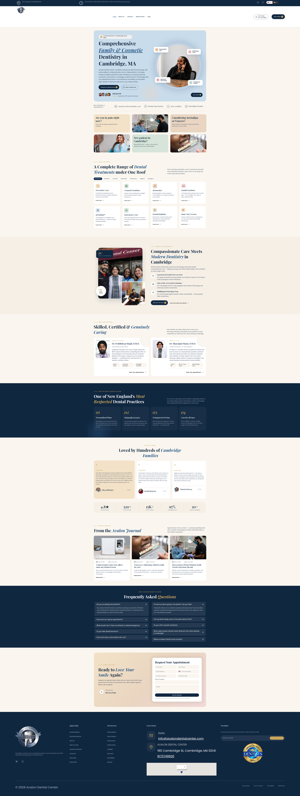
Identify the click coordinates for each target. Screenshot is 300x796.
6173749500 (165, 756)
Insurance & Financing (76, 749)
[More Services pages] (133, 16)
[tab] (98, 179)
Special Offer (73, 762)
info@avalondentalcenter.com (181, 738)
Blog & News (73, 758)
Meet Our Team (74, 745)
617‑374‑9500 (111, 692)
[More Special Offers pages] (145, 16)
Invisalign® (110, 749)
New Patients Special (75, 736)
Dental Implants (111, 736)
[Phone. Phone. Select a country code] (180, 671)
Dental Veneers (111, 745)
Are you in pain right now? (107, 119)
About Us (72, 740)
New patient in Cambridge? (142, 139)
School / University (159, 679)
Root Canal (110, 753)
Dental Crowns (111, 740)
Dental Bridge (111, 758)
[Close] (258, 2)
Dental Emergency (75, 732)
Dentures (109, 762)
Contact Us (73, 753)
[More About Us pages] (124, 16)
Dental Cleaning (111, 732)
